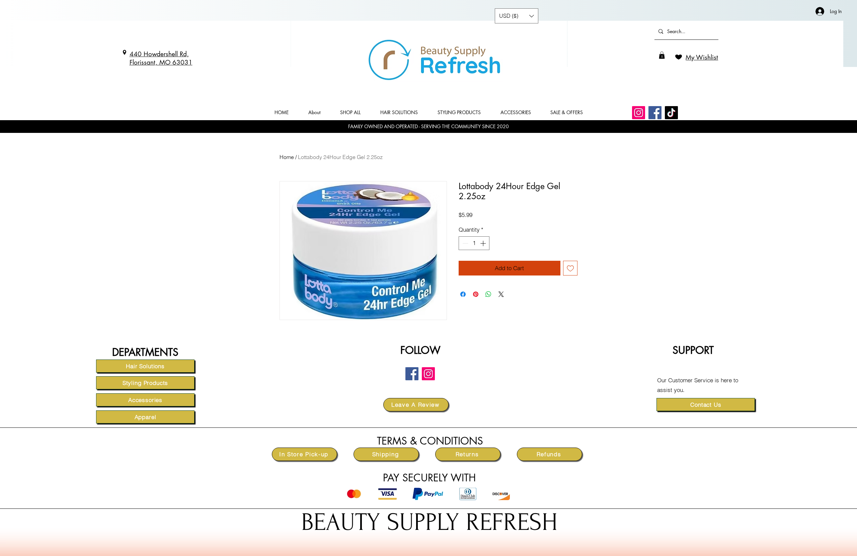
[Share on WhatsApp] (488, 294)
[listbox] (516, 15)
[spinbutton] (474, 243)
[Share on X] (501, 294)
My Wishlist (702, 57)
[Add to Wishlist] (570, 268)
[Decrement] (465, 243)
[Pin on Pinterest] (476, 294)
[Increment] (484, 243)
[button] (662, 55)
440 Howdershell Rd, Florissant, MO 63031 (161, 58)
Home (287, 157)
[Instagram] (638, 112)
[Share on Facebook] (463, 294)
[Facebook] (654, 112)
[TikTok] (671, 112)
